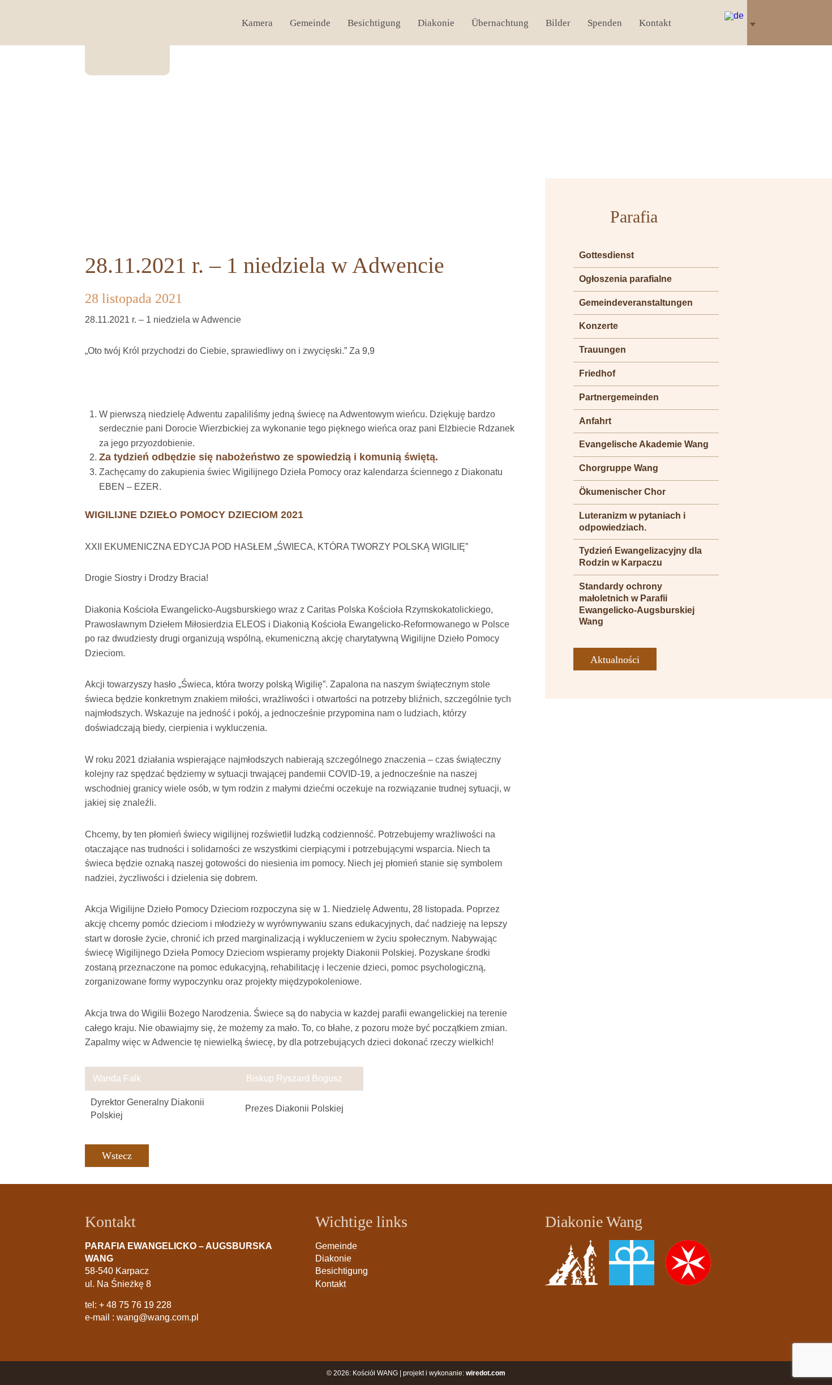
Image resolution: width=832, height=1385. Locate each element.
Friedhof (597, 373)
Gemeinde (310, 23)
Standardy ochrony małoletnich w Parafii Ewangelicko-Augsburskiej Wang (636, 604)
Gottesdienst (606, 255)
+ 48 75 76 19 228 (135, 1305)
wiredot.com (485, 1373)
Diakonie (436, 23)
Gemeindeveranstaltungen (636, 302)
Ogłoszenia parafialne (625, 279)
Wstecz (117, 1155)
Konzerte (598, 326)
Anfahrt (595, 421)
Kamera (257, 23)
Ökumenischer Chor (622, 492)
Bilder (558, 23)
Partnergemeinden (619, 397)
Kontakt (655, 23)
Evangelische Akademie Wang (644, 444)
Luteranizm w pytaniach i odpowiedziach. (632, 521)
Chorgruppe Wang (618, 468)
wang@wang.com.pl (158, 1317)
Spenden (604, 23)
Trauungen (602, 349)
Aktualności (615, 659)
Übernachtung (500, 23)
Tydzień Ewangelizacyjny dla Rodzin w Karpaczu (640, 556)
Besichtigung (374, 23)
